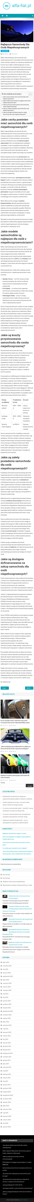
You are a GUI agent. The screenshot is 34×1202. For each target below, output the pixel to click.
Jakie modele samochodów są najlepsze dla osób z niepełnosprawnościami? (17, 101)
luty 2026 (5, 969)
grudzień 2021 (7, 1046)
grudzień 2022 (7, 1004)
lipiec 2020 (6, 1105)
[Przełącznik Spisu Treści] (29, 94)
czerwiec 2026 (7, 966)
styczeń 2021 (7, 1085)
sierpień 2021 (7, 1060)
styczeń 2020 (7, 1127)
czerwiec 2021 (7, 1067)
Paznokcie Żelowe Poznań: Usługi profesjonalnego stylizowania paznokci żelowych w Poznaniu (17, 909)
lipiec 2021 (6, 1064)
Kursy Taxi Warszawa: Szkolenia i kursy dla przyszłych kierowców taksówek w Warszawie (15, 721)
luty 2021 (5, 1081)
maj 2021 (5, 1071)
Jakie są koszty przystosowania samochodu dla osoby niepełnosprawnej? (16, 105)
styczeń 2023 (7, 1001)
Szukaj (3, 782)
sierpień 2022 (7, 1018)
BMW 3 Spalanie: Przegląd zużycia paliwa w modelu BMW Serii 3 (30, 688)
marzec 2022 (7, 1036)
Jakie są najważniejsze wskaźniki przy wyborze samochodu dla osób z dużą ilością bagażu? (16, 747)
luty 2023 (5, 997)
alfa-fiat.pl (14, 54)
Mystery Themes (23, 1200)
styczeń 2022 (7, 1043)
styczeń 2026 (7, 973)
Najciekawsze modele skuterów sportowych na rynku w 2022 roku (6, 688)
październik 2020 (8, 1095)
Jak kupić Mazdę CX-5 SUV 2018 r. (13, 1185)
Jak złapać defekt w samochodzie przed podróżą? (18, 1188)
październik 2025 (8, 976)
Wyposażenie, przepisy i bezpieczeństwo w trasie (17, 885)
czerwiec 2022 (7, 1025)
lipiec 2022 (6, 1022)
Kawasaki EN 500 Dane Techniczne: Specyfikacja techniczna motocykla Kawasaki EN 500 (16, 932)
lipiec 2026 (6, 962)
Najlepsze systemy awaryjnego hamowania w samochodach (15, 776)
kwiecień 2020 (7, 1116)
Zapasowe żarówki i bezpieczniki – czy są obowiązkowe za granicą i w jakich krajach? (15, 821)
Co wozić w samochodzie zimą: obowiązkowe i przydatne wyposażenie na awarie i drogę (17, 816)
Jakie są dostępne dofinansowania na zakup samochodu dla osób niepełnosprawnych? (15, 113)
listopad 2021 (7, 1050)
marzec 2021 (7, 1078)
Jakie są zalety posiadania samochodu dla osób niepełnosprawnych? (16, 109)
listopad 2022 (7, 1008)
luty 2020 (5, 1123)
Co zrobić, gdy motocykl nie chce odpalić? (15, 848)
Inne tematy (6, 874)
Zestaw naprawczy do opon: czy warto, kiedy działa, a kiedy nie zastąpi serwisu (16, 804)
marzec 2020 (7, 1120)
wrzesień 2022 (7, 1015)
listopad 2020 (7, 1092)
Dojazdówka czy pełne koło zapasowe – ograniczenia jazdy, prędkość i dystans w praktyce (17, 798)
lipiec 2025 (6, 980)
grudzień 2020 (7, 1088)
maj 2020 (5, 1113)
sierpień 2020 (7, 1102)
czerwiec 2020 (7, 1109)
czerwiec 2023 (7, 990)
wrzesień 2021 (7, 1057)
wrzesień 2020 (7, 1099)
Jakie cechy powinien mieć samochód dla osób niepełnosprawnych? (15, 97)
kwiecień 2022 (7, 1032)
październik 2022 (8, 1011)
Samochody (5, 51)
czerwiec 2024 (7, 983)
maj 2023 (5, 994)
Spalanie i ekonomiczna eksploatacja (14, 881)
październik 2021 (8, 1053)
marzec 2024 (7, 987)
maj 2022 (5, 1029)
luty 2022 (5, 1039)
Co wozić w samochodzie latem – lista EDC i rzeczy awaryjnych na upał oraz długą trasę (18, 809)
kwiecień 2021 (7, 1074)
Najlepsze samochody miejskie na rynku (14, 833)
